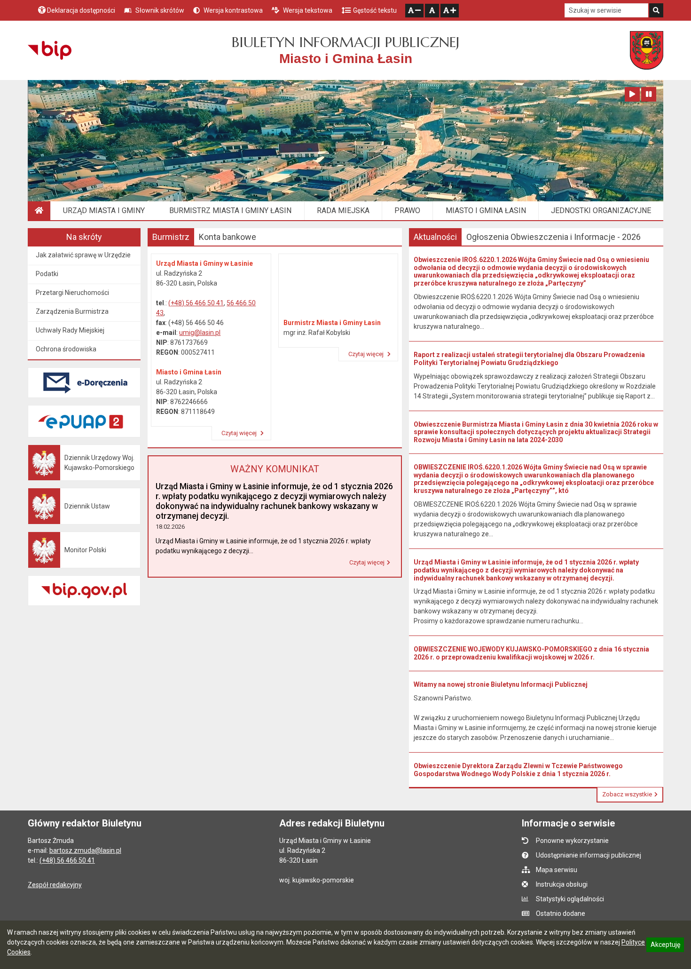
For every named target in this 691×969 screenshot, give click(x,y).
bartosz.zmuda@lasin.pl (85, 850)
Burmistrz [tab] (170, 237)
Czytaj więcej (239, 433)
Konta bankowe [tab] (227, 237)
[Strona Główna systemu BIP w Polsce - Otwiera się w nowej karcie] (49, 50)
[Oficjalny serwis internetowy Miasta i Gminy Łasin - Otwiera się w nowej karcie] (646, 50)
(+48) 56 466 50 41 (196, 303)
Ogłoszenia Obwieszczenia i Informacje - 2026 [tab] (553, 237)
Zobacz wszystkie (627, 794)
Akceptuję (665, 946)
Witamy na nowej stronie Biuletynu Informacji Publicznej (501, 684)
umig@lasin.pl (199, 332)
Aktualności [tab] (435, 237)
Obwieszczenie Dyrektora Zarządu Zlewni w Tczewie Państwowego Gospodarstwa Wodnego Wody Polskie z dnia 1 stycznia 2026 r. (518, 770)
